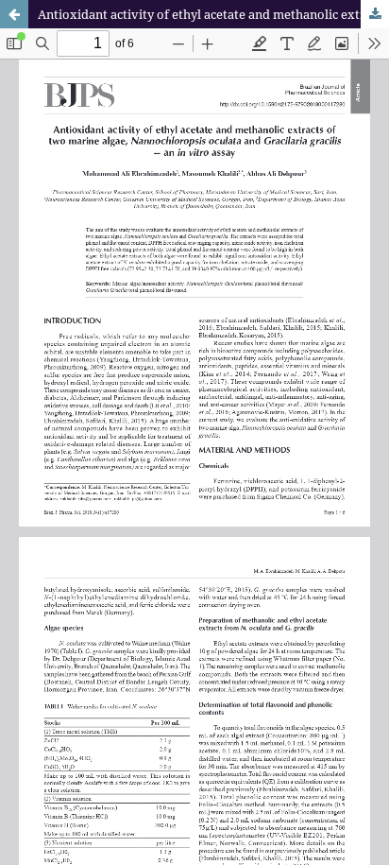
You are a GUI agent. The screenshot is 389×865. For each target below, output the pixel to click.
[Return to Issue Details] (14, 14)
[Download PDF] (375, 14)
